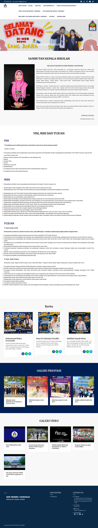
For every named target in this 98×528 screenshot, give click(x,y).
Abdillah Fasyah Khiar (76, 338)
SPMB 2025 (54, 496)
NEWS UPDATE (23, 5)
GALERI (30, 5)
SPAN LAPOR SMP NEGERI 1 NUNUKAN (29, 11)
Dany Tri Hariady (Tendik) (47, 338)
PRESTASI (38, 5)
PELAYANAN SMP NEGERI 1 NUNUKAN (53, 11)
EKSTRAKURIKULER (48, 5)
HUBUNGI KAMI (61, 16)
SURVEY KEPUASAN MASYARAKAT (66, 5)
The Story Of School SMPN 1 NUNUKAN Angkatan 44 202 (14, 474)
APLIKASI (52, 16)
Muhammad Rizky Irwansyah (14, 339)
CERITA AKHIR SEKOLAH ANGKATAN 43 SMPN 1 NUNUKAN (60, 446)
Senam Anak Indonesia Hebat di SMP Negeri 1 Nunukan (36, 446)
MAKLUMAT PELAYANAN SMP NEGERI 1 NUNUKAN (33, 16)
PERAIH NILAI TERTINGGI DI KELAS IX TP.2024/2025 (14, 401)
